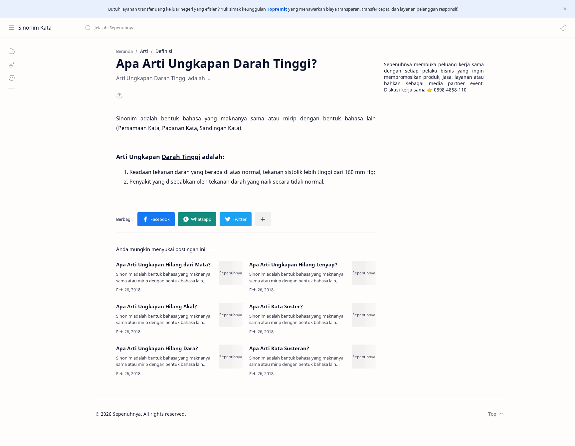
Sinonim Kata (35, 27)
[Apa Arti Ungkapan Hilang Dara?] (231, 357)
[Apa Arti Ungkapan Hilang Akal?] (231, 315)
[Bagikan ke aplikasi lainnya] (263, 219)
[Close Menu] (565, 9)
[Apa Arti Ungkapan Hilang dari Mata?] (231, 273)
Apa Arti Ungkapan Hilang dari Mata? (163, 264)
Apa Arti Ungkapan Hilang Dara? (157, 348)
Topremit (277, 9)
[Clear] (189, 28)
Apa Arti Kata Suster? (276, 306)
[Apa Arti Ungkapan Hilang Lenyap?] (364, 273)
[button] (563, 28)
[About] (11, 64)
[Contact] (11, 77)
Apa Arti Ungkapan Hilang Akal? (156, 306)
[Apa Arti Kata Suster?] (364, 315)
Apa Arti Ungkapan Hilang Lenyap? (293, 264)
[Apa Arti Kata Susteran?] (364, 357)
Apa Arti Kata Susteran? (279, 348)
